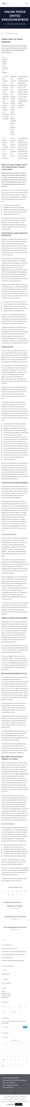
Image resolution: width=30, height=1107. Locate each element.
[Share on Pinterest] (12, 891)
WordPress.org (5, 997)
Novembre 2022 (6, 974)
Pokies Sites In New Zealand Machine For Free (13, 960)
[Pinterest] (24, 1007)
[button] (26, 3)
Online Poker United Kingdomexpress (16, 24)
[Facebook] (9, 1007)
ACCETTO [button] (18, 1104)
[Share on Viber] (21, 891)
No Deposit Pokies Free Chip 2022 (15, 916)
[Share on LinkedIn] (16, 891)
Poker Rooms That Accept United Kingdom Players (14, 951)
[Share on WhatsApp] (21, 894)
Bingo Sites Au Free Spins (15, 906)
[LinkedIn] (19, 1007)
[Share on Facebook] (8, 891)
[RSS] (19, 1012)
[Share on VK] (25, 891)
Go (25, 1027)
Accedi (3, 991)
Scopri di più (10, 1104)
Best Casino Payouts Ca (8, 823)
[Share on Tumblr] (13, 894)
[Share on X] (4, 891)
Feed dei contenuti (6, 993)
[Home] (5, 24)
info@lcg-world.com (12, 1085)
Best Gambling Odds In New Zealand (15, 927)
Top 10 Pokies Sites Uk (7, 957)
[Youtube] (14, 1012)
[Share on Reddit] (8, 894)
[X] (4, 1007)
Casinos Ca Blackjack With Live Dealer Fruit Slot (13, 954)
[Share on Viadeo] (17, 894)
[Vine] (9, 1012)
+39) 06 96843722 (10, 1082)
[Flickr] (4, 1012)
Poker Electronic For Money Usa (9, 948)
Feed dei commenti (6, 995)
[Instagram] (14, 1007)
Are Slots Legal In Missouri (9, 534)
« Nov (3, 1065)
